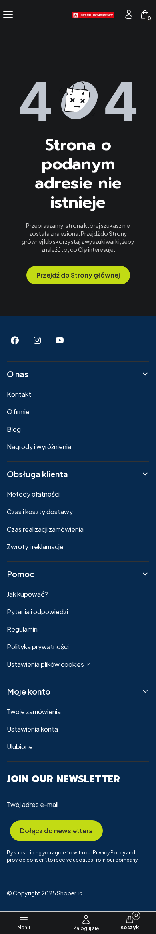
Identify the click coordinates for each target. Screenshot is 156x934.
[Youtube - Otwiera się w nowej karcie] (60, 340)
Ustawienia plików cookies (46, 664)
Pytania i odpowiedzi (37, 611)
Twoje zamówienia (34, 711)
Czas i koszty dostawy (40, 511)
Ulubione (20, 746)
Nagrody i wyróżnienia (39, 447)
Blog (14, 429)
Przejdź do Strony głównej (78, 275)
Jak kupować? (27, 594)
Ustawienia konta (32, 729)
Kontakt (19, 394)
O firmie (18, 411)
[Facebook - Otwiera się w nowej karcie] (15, 340)
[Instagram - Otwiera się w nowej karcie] (37, 340)
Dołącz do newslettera (56, 830)
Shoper (66, 893)
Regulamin (22, 629)
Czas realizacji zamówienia (45, 529)
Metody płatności (33, 494)
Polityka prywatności (38, 646)
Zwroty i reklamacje (35, 546)
